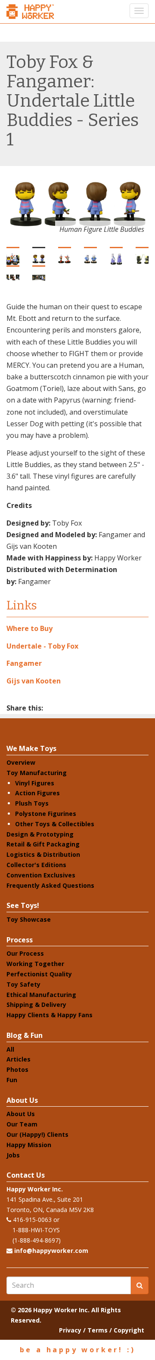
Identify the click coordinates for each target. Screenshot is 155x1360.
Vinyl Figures (34, 783)
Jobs (13, 1155)
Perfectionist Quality (39, 974)
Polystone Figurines (45, 813)
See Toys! (22, 905)
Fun (11, 1080)
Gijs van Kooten (33, 681)
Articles (18, 1059)
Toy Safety (23, 984)
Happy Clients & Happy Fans (49, 1015)
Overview (20, 762)
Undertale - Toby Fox (42, 646)
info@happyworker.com (51, 1250)
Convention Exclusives (40, 875)
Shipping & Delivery (36, 1004)
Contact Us (25, 1175)
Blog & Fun (24, 1035)
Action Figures (37, 793)
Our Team (21, 1124)
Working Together (35, 964)
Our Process (25, 953)
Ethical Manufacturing (41, 995)
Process (19, 940)
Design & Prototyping (40, 834)
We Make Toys (31, 748)
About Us (22, 1100)
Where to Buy (29, 628)
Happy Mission (28, 1145)
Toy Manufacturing (36, 773)
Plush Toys (32, 803)
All (10, 1049)
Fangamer (24, 663)
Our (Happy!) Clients (37, 1134)
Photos (17, 1069)
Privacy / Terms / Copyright (101, 1330)
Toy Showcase (28, 919)
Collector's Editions (36, 865)
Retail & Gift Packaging (43, 844)
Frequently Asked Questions (50, 885)
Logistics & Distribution (43, 854)
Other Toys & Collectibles (54, 824)
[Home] (30, 11)
